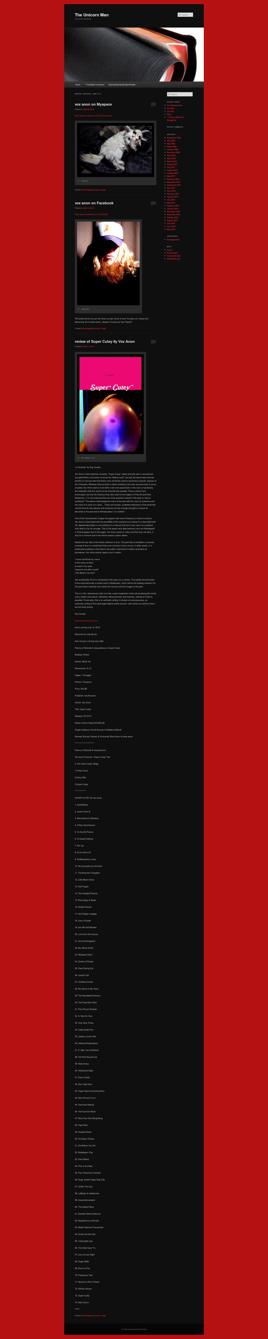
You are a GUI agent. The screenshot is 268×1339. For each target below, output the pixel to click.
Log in (170, 250)
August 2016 (172, 170)
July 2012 (171, 223)
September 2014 (174, 185)
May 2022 (171, 143)
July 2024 (171, 140)
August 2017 (172, 164)
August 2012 (172, 220)
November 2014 (173, 182)
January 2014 (172, 196)
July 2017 (171, 167)
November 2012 (173, 214)
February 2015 (173, 179)
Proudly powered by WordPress (134, 1329)
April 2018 (171, 158)
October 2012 (172, 217)
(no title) (170, 108)
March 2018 (172, 161)
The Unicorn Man (92, 15)
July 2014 (171, 188)
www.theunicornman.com (86, 620)
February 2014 (173, 193)
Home (78, 84)
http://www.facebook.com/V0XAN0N (91, 214)
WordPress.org (173, 258)
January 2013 (172, 208)
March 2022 (172, 146)
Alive (169, 114)
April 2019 (171, 155)
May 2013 (171, 202)
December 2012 (173, 211)
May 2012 (171, 229)
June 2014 (171, 190)
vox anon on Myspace (93, 104)
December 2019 (173, 152)
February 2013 (173, 205)
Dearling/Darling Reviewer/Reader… (122, 84)
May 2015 (171, 176)
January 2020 (172, 149)
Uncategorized (88, 190)
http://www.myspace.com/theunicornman (93, 115)
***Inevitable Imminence (94, 84)
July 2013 (171, 199)
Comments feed (173, 255)
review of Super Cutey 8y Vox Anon (105, 341)
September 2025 (174, 137)
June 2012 (171, 226)
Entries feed (172, 252)
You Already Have (174, 105)
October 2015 (172, 173)
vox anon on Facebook (94, 202)
